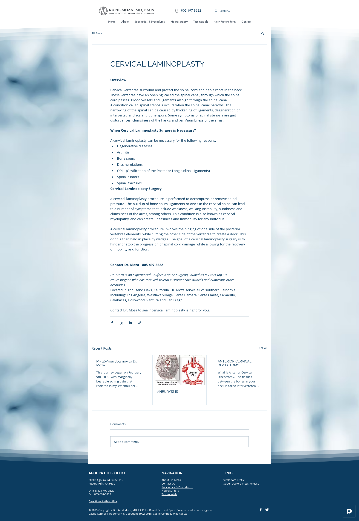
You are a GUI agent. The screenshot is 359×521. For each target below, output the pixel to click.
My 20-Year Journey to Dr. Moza (116, 363)
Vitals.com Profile (234, 480)
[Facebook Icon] (261, 510)
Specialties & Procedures (177, 487)
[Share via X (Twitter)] (121, 323)
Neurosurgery (170, 490)
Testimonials (169, 494)
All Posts (97, 33)
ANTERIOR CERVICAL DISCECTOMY (234, 363)
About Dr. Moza (171, 480)
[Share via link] (139, 323)
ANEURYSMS (167, 392)
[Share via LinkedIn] (130, 323)
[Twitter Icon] (267, 510)
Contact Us (168, 483)
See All (263, 348)
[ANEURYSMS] (180, 370)
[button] (262, 33)
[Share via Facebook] (112, 323)
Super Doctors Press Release (241, 483)
